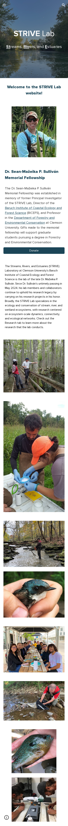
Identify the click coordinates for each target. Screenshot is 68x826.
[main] (34, 39)
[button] (4, 5)
